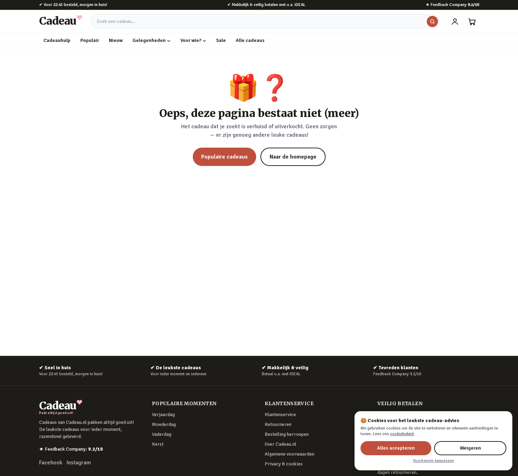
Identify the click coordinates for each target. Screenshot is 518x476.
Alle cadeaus (250, 40)
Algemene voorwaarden (289, 454)
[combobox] (265, 21)
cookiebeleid (402, 434)
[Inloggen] (455, 21)
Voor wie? (190, 40)
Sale (221, 40)
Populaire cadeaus (224, 156)
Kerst (158, 444)
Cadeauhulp (56, 40)
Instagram (79, 462)
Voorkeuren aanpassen (433, 460)
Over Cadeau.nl (280, 444)
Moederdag (164, 424)
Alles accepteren (396, 448)
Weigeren (470, 448)
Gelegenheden (149, 40)
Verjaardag (163, 415)
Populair (89, 40)
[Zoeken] (432, 21)
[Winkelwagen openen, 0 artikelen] (472, 21)
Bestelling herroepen (287, 434)
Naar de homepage (293, 156)
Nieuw (116, 40)
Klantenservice (280, 415)
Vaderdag (161, 434)
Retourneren (278, 424)
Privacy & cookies (284, 464)
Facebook (50, 462)
